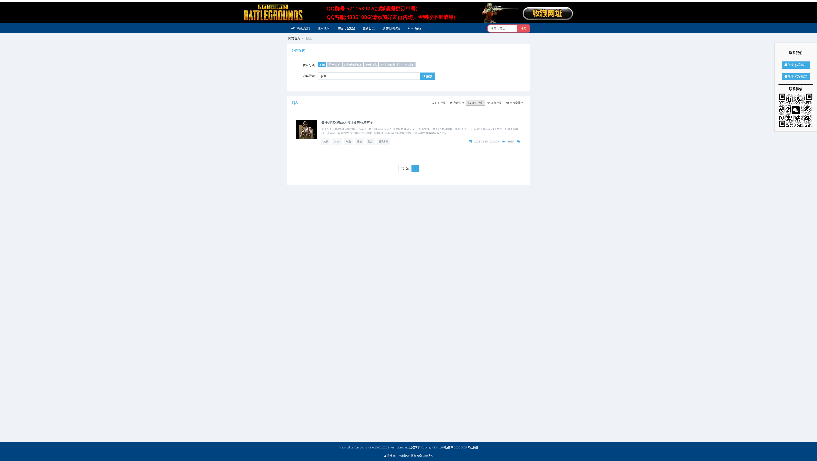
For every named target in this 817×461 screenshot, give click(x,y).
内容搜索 (309, 76)
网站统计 (472, 447)
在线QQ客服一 (797, 65)
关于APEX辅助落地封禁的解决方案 (347, 122)
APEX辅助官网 (300, 28)
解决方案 (383, 141)
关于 (325, 141)
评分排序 (496, 103)
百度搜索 (404, 456)
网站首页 (294, 38)
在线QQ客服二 (797, 76)
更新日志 (369, 28)
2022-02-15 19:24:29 (486, 141)
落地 (359, 141)
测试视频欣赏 (391, 28)
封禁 (370, 141)
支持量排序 (516, 103)
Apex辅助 (414, 28)
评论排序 (477, 103)
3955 (511, 141)
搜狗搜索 (416, 456)
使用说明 (324, 28)
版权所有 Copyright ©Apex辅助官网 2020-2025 (438, 447)
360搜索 (428, 456)
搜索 (428, 76)
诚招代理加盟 (346, 28)
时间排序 (440, 103)
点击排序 (458, 103)
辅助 (348, 141)
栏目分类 (309, 65)
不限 (322, 65)
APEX (337, 141)
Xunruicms (360, 447)
